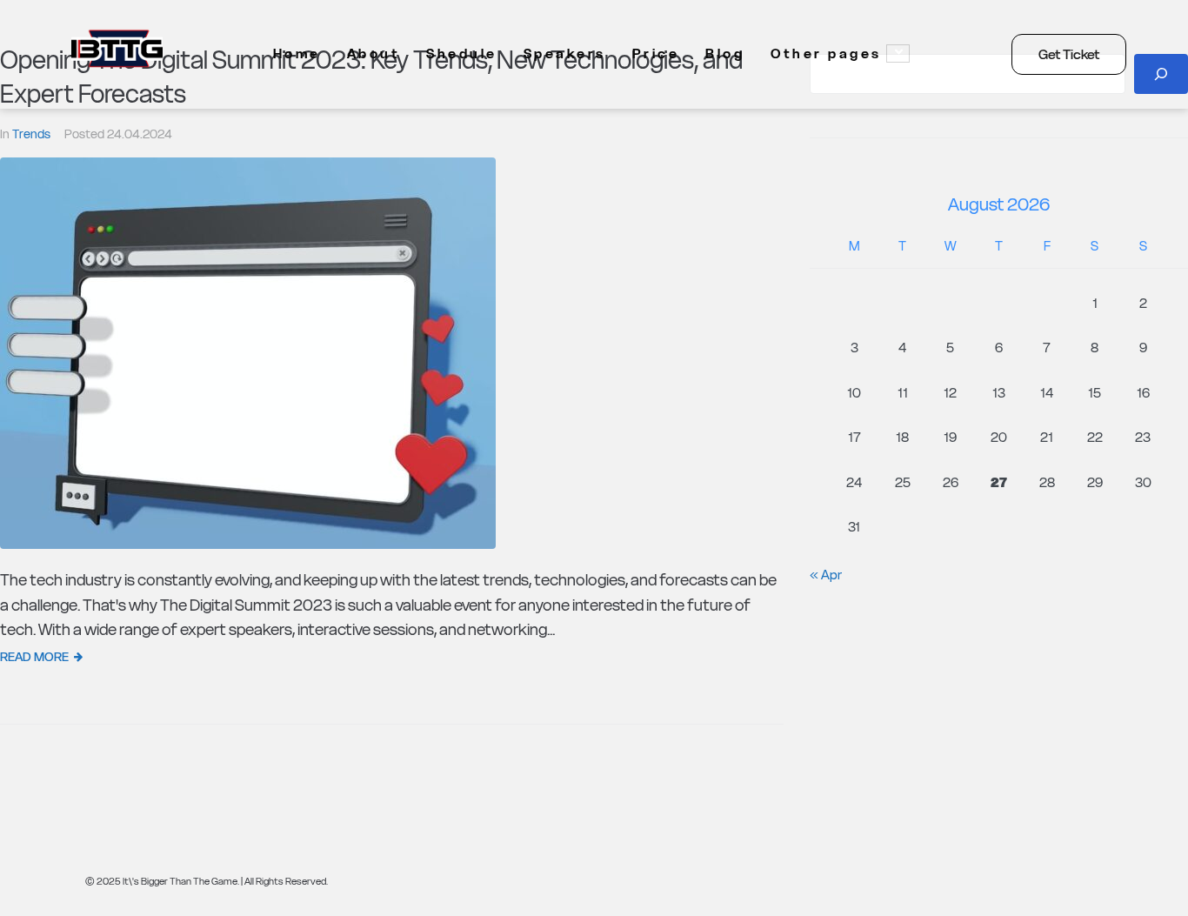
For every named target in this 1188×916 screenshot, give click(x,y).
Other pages (826, 53)
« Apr (826, 574)
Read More (34, 657)
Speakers (565, 53)
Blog (724, 53)
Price (656, 53)
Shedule (461, 53)
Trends (31, 134)
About (374, 53)
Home (297, 53)
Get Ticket (1068, 54)
